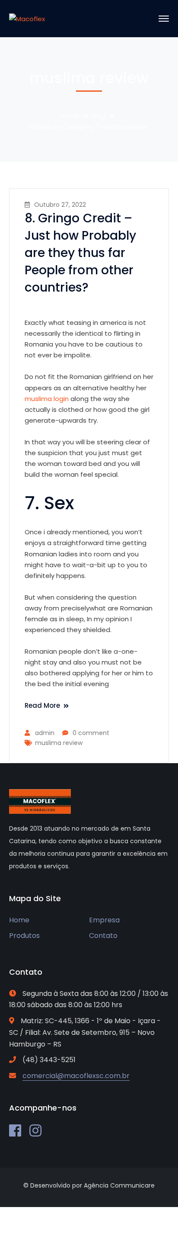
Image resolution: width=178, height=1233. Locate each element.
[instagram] (35, 1130)
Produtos (24, 936)
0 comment (91, 733)
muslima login (47, 398)
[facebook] (15, 1130)
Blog (98, 115)
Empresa (104, 920)
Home (69, 115)
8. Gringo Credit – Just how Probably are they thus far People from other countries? (81, 253)
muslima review (59, 743)
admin (44, 733)
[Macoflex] (27, 18)
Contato (103, 936)
